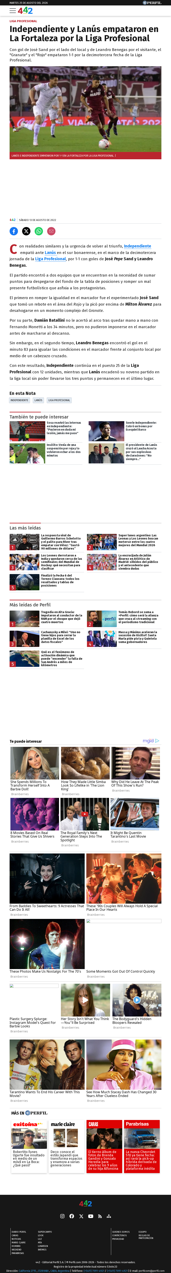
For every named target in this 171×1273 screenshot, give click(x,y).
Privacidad (118, 1239)
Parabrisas (18, 1253)
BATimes (42, 1249)
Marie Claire (19, 1242)
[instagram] (62, 1216)
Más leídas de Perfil (30, 605)
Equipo (143, 1232)
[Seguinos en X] (81, 1216)
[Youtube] (90, 1216)
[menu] (13, 11)
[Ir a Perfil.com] (152, 4)
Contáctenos (119, 1235)
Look (40, 1235)
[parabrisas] (142, 1125)
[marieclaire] (66, 1125)
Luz (40, 1239)
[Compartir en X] (26, 231)
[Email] (51, 231)
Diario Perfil (19, 1232)
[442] (85, 1203)
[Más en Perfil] (35, 1113)
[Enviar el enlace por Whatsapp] (39, 231)
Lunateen (43, 1246)
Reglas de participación (146, 1237)
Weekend (16, 1249)
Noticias (16, 1239)
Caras (15, 1235)
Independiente (19, 400)
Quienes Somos (121, 1232)
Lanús (38, 400)
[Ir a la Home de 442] (25, 13)
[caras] (104, 1125)
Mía (40, 1242)
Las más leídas (25, 528)
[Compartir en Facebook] (14, 231)
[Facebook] (71, 1216)
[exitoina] (29, 1125)
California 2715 (28, 1270)
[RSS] (100, 1216)
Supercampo (45, 1232)
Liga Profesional (59, 400)
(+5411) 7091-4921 (94, 1270)
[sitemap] (109, 1216)
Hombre (16, 1246)
